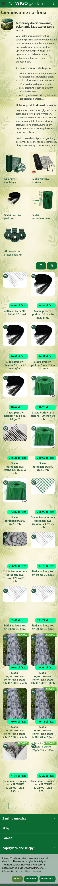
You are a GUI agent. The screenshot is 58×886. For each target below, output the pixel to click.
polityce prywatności (32, 871)
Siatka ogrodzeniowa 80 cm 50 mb (42, 467)
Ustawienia (47, 879)
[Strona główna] (29, 3)
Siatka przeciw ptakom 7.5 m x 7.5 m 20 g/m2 (15, 365)
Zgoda (17, 879)
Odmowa (31, 879)
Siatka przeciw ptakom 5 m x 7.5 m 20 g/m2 (43, 365)
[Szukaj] (10, 3)
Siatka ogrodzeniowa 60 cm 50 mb (14, 521)
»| (52, 805)
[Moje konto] (54, 3)
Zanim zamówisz (14, 818)
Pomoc (7, 838)
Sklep (6, 828)
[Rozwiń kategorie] (3, 3)
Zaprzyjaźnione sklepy (17, 848)
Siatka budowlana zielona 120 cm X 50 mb (43, 416)
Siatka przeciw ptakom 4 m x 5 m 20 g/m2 (15, 416)
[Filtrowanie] (41, 265)
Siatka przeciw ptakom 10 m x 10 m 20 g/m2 (43, 314)
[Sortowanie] (52, 265)
